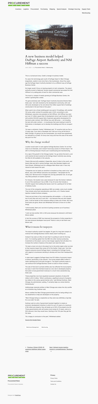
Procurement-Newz (40, 67)
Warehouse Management (32, 327)
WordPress (18, 395)
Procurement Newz (14, 381)
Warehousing (49, 67)
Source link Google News (33, 320)
